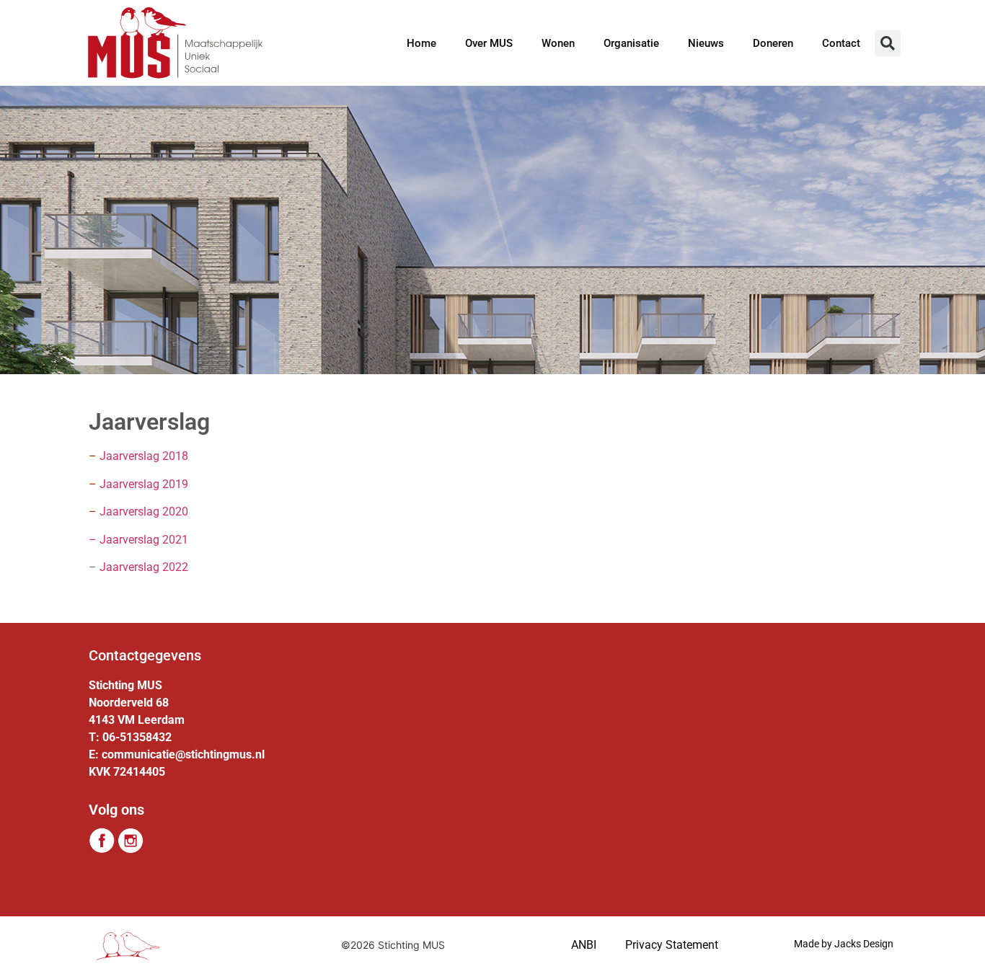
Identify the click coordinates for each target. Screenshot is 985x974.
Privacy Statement (671, 945)
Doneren (773, 43)
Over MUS (489, 43)
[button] (888, 43)
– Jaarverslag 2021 (138, 539)
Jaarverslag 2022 (144, 567)
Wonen (558, 43)
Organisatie (631, 43)
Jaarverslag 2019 (144, 484)
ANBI (583, 945)
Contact (841, 43)
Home (421, 43)
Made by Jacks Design (843, 943)
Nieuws (706, 43)
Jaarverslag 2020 (138, 511)
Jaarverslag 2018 (144, 456)
